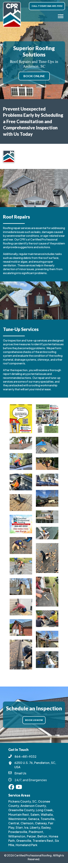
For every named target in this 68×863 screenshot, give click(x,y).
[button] (11, 787)
